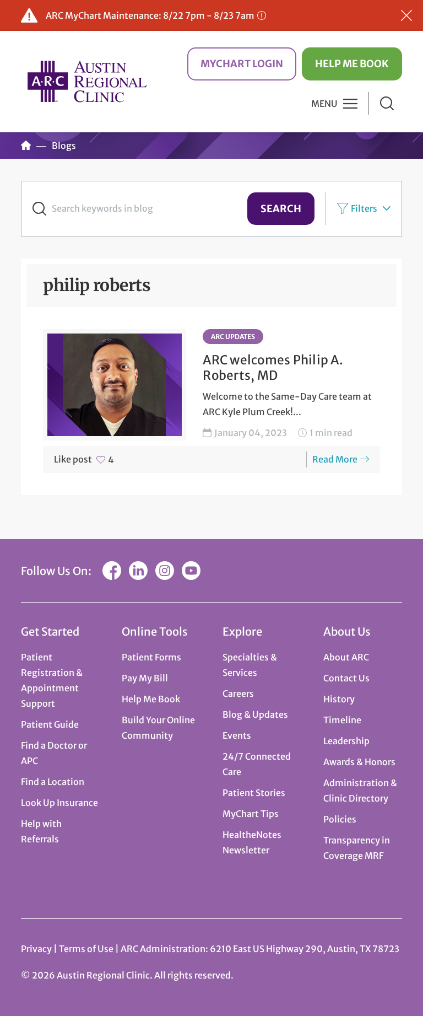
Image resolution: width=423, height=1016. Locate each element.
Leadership (346, 740)
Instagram (164, 570)
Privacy (36, 948)
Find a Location (52, 781)
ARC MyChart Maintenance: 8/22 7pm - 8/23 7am (150, 15)
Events (237, 735)
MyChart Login (241, 63)
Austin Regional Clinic (87, 81)
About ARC (346, 657)
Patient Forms (151, 657)
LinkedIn (138, 570)
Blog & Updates (255, 714)
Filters (364, 208)
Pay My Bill (145, 678)
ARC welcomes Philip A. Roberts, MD (273, 367)
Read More (334, 459)
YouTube (191, 570)
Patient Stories (254, 792)
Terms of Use (87, 948)
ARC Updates (233, 336)
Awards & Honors (359, 761)
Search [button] (387, 103)
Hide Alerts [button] (406, 15)
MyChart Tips (251, 813)
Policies (339, 819)
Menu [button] (324, 103)
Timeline (342, 719)
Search (281, 208)
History (339, 699)
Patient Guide (50, 724)
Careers (238, 693)
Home (26, 145)
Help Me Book (352, 63)
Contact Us (346, 678)
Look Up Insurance (59, 802)
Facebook (111, 570)
